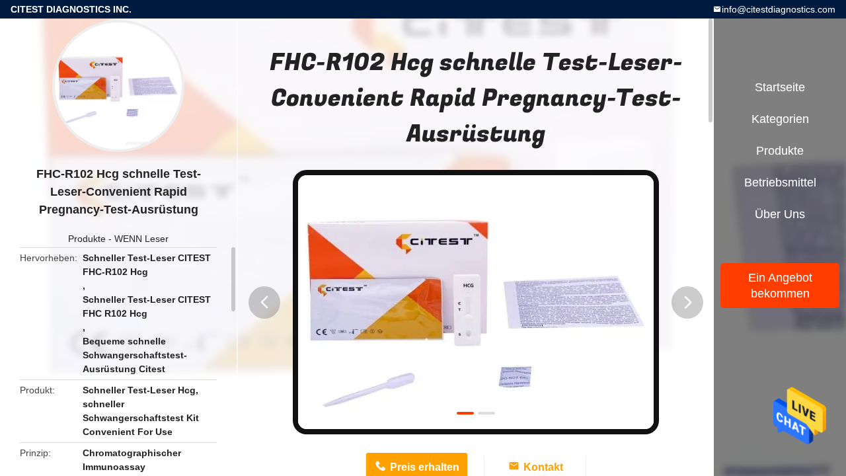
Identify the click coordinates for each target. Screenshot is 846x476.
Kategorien (780, 119)
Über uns (780, 214)
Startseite (780, 87)
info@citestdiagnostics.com (778, 9)
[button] (264, 302)
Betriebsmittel (780, 182)
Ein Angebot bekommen (780, 285)
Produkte (87, 238)
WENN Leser (141, 238)
